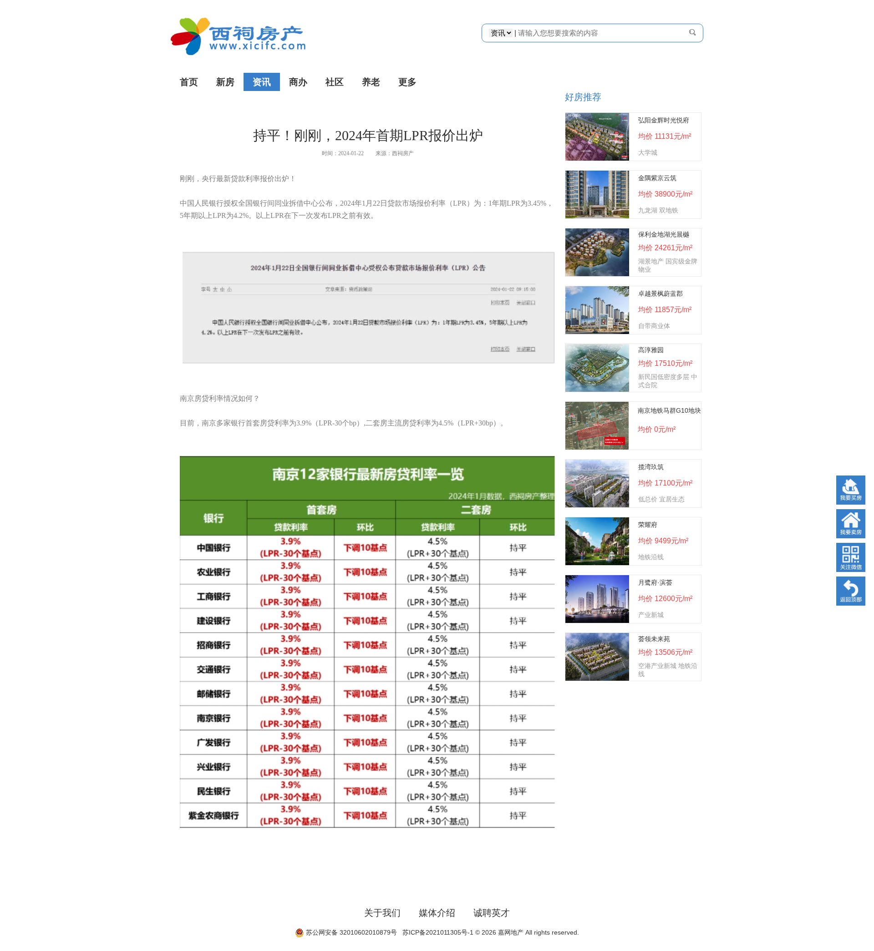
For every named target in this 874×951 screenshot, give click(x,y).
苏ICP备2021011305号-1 (436, 932)
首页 (189, 82)
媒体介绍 (437, 913)
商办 (298, 82)
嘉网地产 (510, 932)
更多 (407, 82)
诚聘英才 (491, 913)
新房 (225, 82)
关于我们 (382, 913)
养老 (371, 82)
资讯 (262, 82)
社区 (334, 82)
